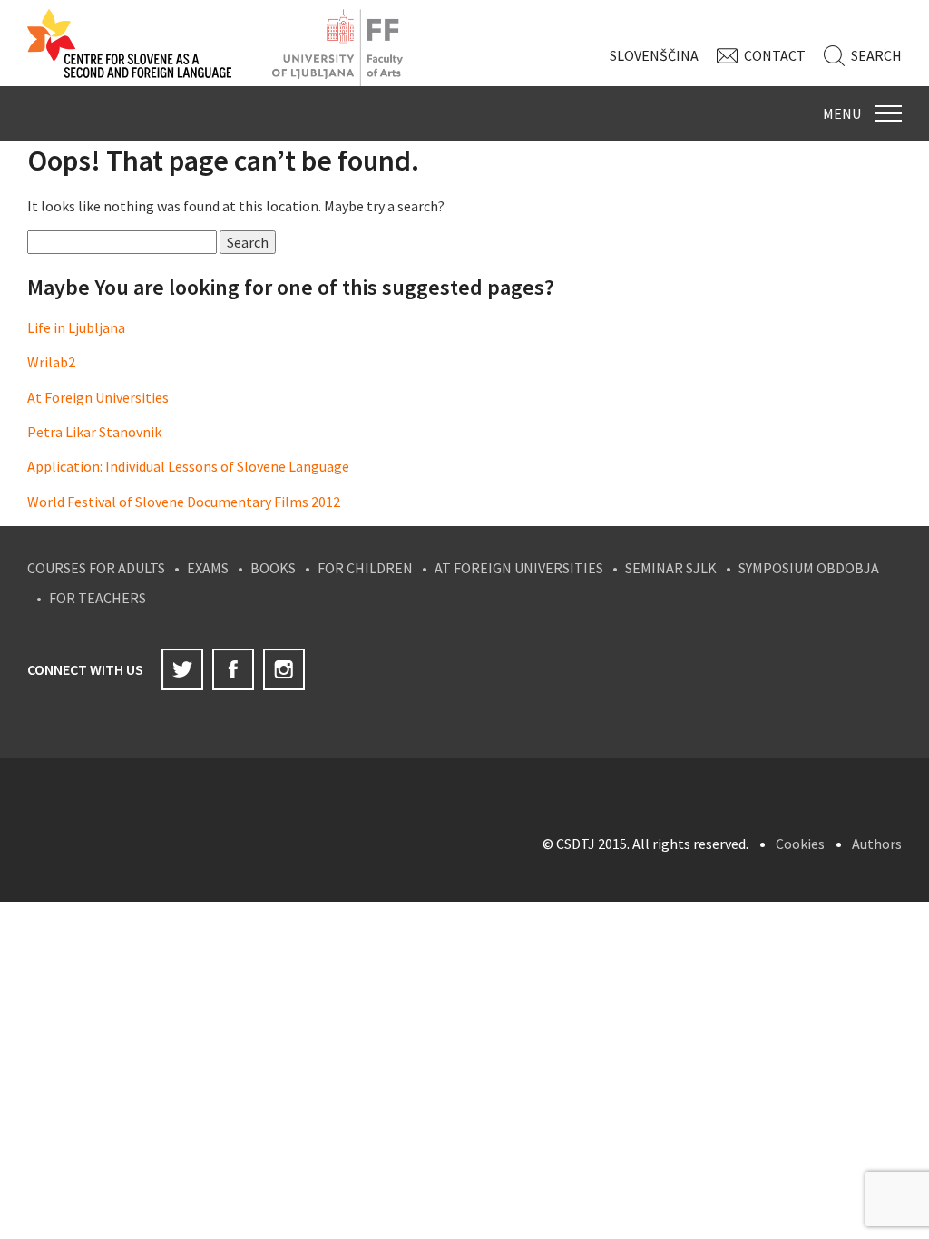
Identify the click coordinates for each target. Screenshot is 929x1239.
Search (876, 55)
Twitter (182, 669)
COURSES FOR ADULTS (96, 568)
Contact (775, 55)
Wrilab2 (51, 362)
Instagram (284, 669)
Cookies (800, 843)
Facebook (233, 669)
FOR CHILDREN (365, 568)
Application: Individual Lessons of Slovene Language (188, 466)
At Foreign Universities (98, 397)
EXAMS (208, 568)
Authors (877, 843)
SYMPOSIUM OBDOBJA (808, 568)
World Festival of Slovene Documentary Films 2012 (183, 502)
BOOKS (273, 568)
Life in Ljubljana (76, 327)
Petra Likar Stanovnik (94, 432)
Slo (654, 55)
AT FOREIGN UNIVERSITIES (519, 568)
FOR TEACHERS (97, 598)
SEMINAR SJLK (671, 568)
